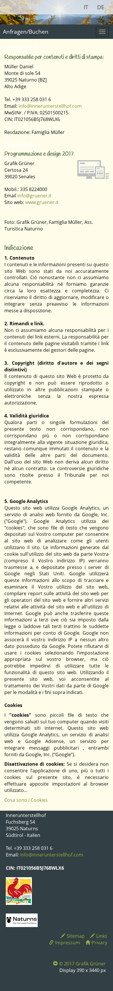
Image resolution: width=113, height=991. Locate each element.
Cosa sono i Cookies (26, 800)
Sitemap (76, 936)
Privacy (99, 942)
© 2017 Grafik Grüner (82, 963)
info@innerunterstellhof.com (50, 106)
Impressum (67, 942)
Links (101, 936)
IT (86, 7)
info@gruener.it (34, 195)
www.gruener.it (42, 202)
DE (100, 7)
